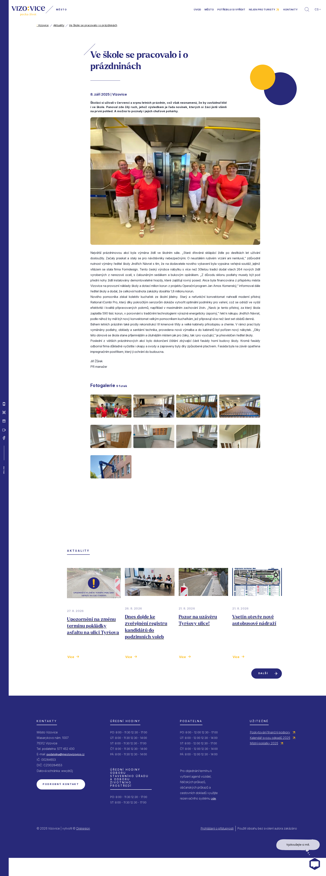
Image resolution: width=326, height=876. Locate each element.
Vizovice (43, 25)
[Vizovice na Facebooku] (4, 438)
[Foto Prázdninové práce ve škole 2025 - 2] (154, 421)
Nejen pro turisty (262, 9)
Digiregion (83, 828)
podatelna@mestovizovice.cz (66, 754)
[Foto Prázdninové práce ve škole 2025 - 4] (239, 421)
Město (209, 9)
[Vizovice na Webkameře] (4, 429)
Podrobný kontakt (61, 784)
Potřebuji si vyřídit (231, 9)
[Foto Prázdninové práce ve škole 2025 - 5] (110, 451)
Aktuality (58, 25)
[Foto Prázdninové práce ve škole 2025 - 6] (154, 451)
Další (263, 673)
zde (213, 798)
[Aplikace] (4, 404)
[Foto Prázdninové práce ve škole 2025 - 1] (110, 421)
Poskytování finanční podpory (270, 732)
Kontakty (290, 9)
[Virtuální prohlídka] (4, 412)
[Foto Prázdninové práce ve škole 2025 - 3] (196, 421)
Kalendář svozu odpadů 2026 (270, 738)
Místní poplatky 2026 (264, 743)
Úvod (197, 9)
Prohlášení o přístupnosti (217, 828)
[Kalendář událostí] (4, 421)
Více (70, 657)
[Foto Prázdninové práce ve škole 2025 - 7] (196, 451)
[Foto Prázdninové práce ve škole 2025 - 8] (239, 451)
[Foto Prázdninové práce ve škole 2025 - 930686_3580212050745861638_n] (110, 481)
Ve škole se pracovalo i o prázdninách (93, 25)
